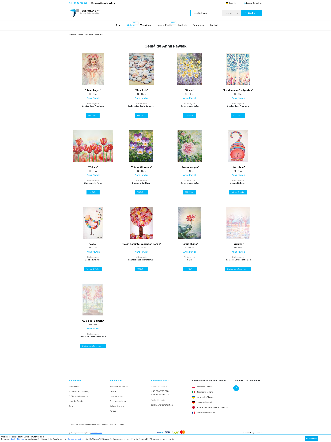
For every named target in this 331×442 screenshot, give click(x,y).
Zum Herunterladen (118, 401)
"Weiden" (238, 244)
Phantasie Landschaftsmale (141, 260)
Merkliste (182, 25)
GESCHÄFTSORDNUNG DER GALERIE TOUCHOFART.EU (89, 424)
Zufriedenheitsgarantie (78, 396)
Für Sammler (75, 380)
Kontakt (214, 25)
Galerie (80, 35)
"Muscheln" (141, 90)
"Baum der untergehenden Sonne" (141, 244)
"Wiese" (190, 90)
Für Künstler (116, 380)
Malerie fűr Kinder (238, 183)
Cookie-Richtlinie (17, 439)
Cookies (121, 424)
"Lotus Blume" (189, 244)
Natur (189, 260)
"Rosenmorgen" (189, 167)
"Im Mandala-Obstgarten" (238, 90)
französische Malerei (206, 412)
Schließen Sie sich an (119, 386)
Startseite (72, 35)
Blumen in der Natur (189, 106)
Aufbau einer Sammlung (79, 391)
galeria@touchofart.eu (104, 3)
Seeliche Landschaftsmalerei (141, 106)
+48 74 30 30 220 (160, 394)
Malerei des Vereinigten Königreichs (212, 407)
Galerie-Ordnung (117, 406)
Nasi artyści (89, 35)
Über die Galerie (76, 401)
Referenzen (198, 25)
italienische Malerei (205, 392)
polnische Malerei (204, 387)
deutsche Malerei (204, 402)
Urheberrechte (116, 396)
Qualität (113, 391)
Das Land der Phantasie (93, 106)
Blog (71, 406)
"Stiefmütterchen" (141, 167)
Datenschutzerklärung (76, 439)
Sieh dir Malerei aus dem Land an (209, 380)
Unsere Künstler (165, 25)
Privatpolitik (113, 424)
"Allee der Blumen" (93, 320)
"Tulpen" (93, 167)
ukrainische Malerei (205, 397)
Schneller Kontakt (160, 380)
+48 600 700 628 (79, 3)
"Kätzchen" (238, 167)
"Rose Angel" (93, 90)
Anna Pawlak (93, 98)
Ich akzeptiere (311, 438)
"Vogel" (93, 244)
